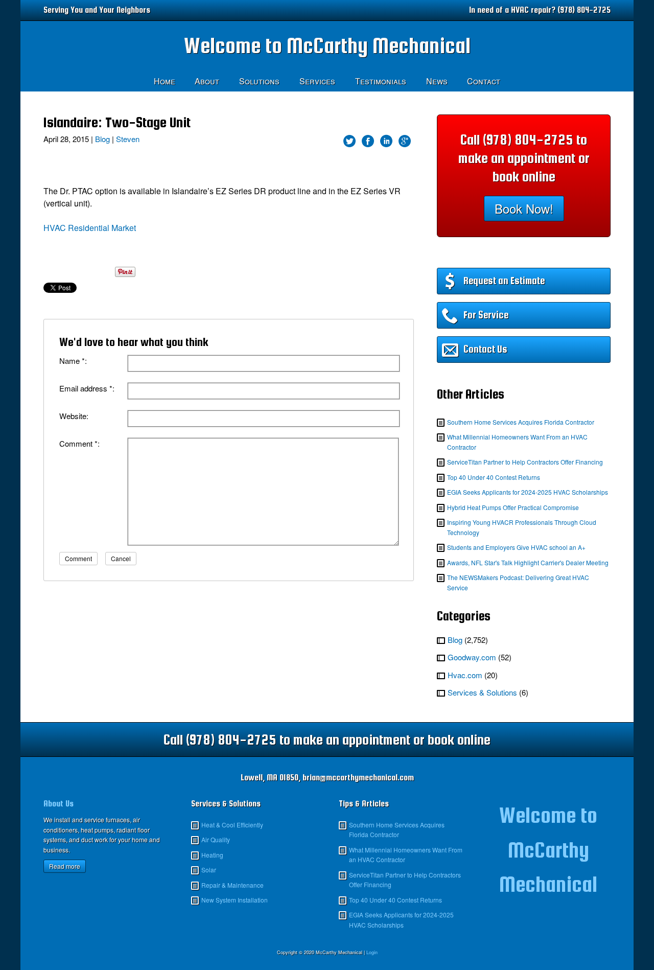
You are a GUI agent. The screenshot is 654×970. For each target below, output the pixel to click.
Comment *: (79, 443)
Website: (73, 415)
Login (372, 952)
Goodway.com (472, 657)
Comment (78, 558)
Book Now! (524, 208)
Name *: (73, 360)
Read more (64, 866)
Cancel (121, 558)
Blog (102, 138)
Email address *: (86, 388)
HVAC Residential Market (89, 228)
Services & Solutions (482, 692)
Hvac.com (465, 674)
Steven (127, 138)
